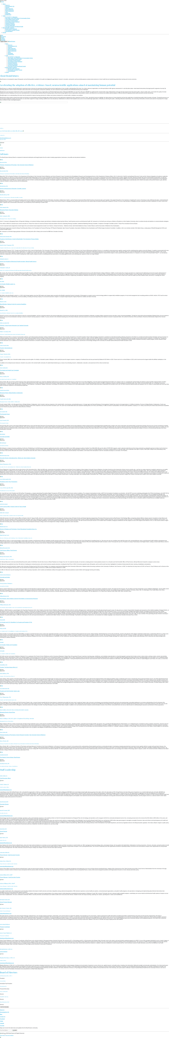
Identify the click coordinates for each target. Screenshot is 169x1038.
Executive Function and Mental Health (14, 26)
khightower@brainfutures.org (7, 938)
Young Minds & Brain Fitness (12, 19)
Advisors (7, 7)
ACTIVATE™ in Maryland (11, 17)
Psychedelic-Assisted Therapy (12, 30)
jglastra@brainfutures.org (6, 842)
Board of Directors (9, 9)
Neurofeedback (8, 31)
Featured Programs (9, 23)
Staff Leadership (9, 8)
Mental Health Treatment (8, 27)
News (6, 12)
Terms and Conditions (9, 1035)
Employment (8, 14)
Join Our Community (4, 1006)
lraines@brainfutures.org (6, 789)
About (4, 4)
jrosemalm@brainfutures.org (6, 866)
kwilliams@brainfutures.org (6, 888)
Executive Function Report (11, 20)
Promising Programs (10, 24)
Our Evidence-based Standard (12, 21)
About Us (7, 5)
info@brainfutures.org (5, 138)
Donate (4, 32)
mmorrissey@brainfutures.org (7, 963)
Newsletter (7, 13)
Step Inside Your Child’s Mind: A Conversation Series (17, 18)
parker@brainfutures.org (5, 913)
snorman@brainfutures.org (6, 815)
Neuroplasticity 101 (9, 6)
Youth (4, 15)
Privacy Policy (2, 1035)
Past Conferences (9, 11)
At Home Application (10, 25)
